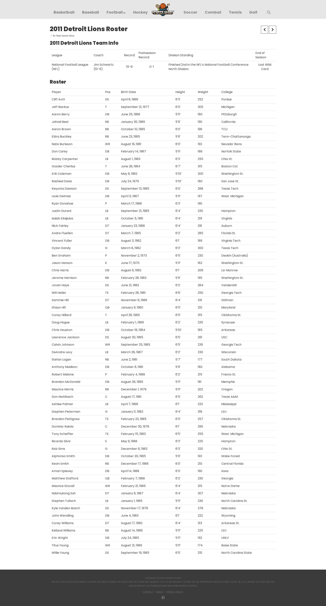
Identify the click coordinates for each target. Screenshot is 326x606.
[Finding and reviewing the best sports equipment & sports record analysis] (163, 10)
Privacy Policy (175, 592)
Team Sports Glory (65, 36)
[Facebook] (163, 597)
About (159, 592)
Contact (148, 592)
